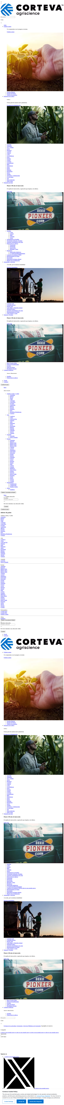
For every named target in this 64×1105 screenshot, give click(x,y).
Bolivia (12, 396)
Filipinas (12, 420)
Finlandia (12, 457)
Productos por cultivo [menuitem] (9, 96)
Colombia (12, 400)
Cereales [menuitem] (9, 151)
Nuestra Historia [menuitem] (11, 92)
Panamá (12, 407)
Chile (11, 399)
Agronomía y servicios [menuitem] (9, 262)
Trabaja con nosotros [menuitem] (12, 95)
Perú (11, 410)
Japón (11, 424)
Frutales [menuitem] (9, 158)
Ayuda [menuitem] (5, 380)
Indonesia (12, 423)
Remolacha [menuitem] (9, 171)
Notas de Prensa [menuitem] (11, 367)
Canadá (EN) (13, 484)
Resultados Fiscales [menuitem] (11, 368)
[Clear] (4, 501)
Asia (8, 415)
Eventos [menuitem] (9, 366)
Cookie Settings (8, 1101)
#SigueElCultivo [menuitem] (11, 309)
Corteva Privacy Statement (43, 1096)
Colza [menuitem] (8, 154)
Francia (12, 458)
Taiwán (12, 431)
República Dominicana (15, 412)
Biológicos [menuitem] (9, 250)
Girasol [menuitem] (8, 160)
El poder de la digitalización (14, 105)
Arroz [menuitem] (8, 149)
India (11, 422)
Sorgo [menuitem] (8, 173)
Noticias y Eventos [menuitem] (8, 315)
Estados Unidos (14, 486)
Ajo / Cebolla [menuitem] (10, 147)
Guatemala (12, 405)
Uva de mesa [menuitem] (10, 177)
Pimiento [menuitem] (9, 170)
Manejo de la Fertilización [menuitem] (13, 260)
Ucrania (12, 481)
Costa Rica (12, 402)
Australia (9, 434)
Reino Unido (13, 474)
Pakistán (12, 429)
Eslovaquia (12, 451)
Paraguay (12, 409)
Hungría (12, 461)
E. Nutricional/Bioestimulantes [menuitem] (17, 253)
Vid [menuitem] (8, 178)
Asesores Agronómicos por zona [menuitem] (15, 242)
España (12, 454)
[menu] (1, 1)
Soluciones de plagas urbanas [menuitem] (14, 259)
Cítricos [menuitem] (9, 153)
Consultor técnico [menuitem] (11, 305)
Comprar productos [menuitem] (8, 370)
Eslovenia (12, 453)
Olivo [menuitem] (8, 167)
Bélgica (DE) (13, 446)
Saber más (9, 191)
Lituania (12, 467)
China (11, 417)
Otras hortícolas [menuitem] (11, 180)
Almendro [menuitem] (9, 146)
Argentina (12, 395)
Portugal (12, 472)
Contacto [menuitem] (6, 382)
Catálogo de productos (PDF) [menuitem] (14, 255)
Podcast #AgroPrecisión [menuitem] (13, 364)
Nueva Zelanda (14, 437)
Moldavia (12, 468)
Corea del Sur (13, 419)
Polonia (12, 471)
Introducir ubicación (6, 623)
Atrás (5, 25)
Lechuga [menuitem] (9, 161)
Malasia (12, 427)
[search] (1, 1023)
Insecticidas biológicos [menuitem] (15, 252)
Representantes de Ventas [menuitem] (13, 256)
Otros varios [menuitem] (10, 181)
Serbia (11, 477)
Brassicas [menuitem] (9, 150)
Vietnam (12, 433)
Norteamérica (10, 482)
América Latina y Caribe (13, 393)
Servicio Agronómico (12, 267)
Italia (11, 464)
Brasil (11, 398)
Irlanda (11, 462)
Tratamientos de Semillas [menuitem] (13, 239)
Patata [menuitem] (8, 168)
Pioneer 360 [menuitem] (10, 306)
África (8, 488)
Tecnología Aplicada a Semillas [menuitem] (14, 240)
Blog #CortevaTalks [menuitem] (12, 363)
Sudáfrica (12, 489)
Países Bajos (13, 470)
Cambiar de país (5, 384)
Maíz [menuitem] (8, 164)
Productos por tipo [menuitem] (8, 182)
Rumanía (12, 475)
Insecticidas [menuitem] (13, 248)
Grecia (11, 460)
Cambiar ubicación (10, 496)
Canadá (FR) (13, 485)
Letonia (12, 465)
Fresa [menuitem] (8, 157)
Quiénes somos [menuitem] (7, 26)
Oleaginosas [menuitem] (10, 165)
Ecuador (12, 403)
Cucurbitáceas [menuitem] (10, 156)
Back (5, 387)
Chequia (12, 447)
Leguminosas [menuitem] (10, 163)
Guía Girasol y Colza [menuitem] (12, 313)
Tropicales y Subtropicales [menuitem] (13, 175)
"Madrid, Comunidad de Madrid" (8, 492)
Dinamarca (12, 450)
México (12, 406)
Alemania (12, 440)
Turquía (12, 479)
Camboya (12, 416)
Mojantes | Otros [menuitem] (14, 249)
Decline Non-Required (36, 1101)
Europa (8, 439)
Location (6, 498)
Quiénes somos (10, 32)
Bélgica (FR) (13, 443)
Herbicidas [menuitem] (12, 246)
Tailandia (12, 430)
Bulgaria (12, 441)
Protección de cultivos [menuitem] (12, 377)
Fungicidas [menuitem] (12, 245)
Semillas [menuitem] (9, 231)
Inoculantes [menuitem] (9, 257)
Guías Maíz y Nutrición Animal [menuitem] (14, 307)
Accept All (21, 1101)
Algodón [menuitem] (9, 144)
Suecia (11, 478)
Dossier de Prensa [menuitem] (11, 93)
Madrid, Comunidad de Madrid (8, 620)
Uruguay (12, 413)
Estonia (12, 455)
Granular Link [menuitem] (10, 303)
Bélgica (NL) (13, 444)
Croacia (12, 448)
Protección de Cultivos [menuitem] (12, 243)
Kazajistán (12, 426)
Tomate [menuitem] (9, 174)
